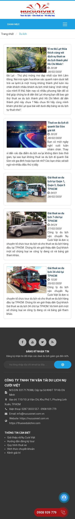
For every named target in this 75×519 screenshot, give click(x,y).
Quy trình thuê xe (17, 445)
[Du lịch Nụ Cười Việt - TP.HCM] (37, 9)
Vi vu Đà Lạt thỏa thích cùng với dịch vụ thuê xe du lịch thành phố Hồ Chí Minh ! (58, 56)
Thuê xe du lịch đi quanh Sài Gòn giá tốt (58, 126)
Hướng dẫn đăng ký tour (21, 441)
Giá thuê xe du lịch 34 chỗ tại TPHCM (56, 272)
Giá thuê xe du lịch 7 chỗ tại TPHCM (56, 217)
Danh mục (13, 24)
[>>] (62, 365)
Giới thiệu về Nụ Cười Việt (21, 437)
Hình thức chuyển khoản (21, 448)
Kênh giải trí (14, 452)
